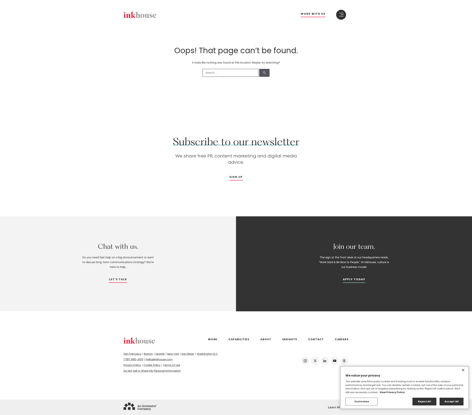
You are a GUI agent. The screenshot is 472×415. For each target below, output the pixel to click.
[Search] (264, 73)
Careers (341, 339)
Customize (361, 401)
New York (173, 354)
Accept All (452, 401)
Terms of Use (171, 365)
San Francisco (132, 354)
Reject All (424, 401)
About (265, 339)
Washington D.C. (207, 354)
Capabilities (238, 339)
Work (213, 339)
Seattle (160, 354)
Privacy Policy (132, 365)
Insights (289, 339)
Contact (316, 339)
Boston (148, 354)
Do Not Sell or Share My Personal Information (152, 371)
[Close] (463, 370)
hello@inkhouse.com (159, 359)
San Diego (187, 354)
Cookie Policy (151, 365)
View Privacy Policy (392, 392)
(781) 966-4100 (133, 359)
